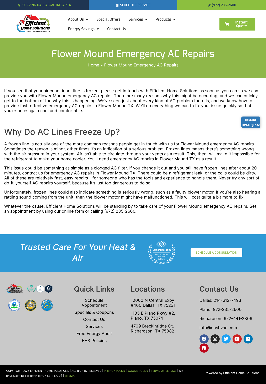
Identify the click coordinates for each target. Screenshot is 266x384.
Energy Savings (81, 28)
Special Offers (108, 19)
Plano (205, 309)
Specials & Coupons (94, 312)
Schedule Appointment (94, 303)
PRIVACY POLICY (115, 370)
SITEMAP (70, 375)
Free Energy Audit (94, 333)
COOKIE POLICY (138, 370)
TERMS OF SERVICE (163, 370)
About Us (76, 19)
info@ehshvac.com (218, 327)
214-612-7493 (227, 300)
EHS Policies (94, 340)
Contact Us (116, 28)
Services (136, 19)
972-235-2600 (227, 309)
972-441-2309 (237, 318)
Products (163, 19)
